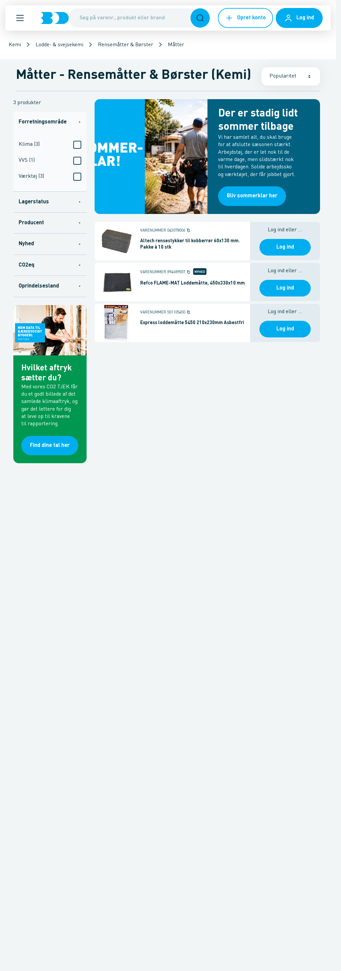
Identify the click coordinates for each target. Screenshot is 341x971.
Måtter (176, 45)
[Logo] (54, 18)
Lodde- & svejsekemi (59, 45)
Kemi (15, 45)
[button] (20, 18)
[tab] (50, 122)
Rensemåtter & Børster (125, 45)
